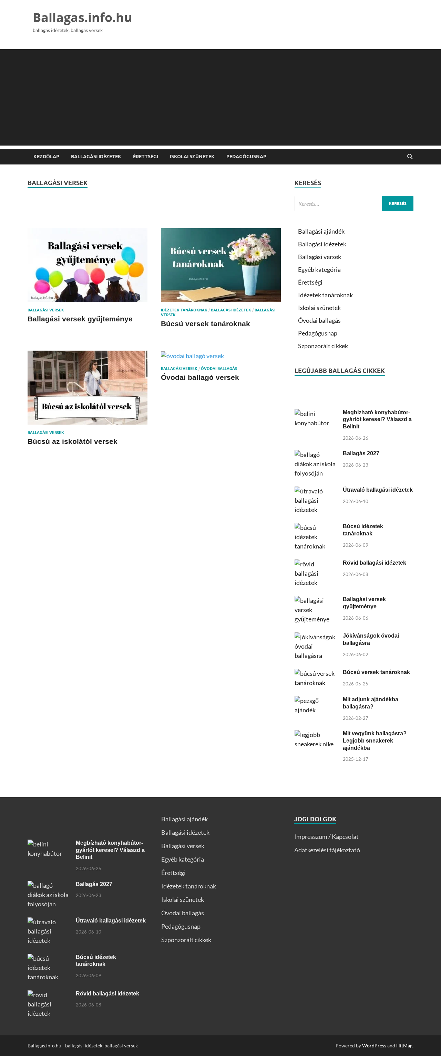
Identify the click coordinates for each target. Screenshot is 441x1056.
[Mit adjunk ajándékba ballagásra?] (316, 700)
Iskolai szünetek (192, 156)
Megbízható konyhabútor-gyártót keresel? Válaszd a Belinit (377, 419)
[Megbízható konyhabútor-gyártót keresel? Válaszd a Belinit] (316, 413)
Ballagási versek (46, 310)
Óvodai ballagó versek (200, 377)
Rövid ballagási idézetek (374, 563)
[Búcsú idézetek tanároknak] (316, 527)
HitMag (404, 1045)
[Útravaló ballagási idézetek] (316, 491)
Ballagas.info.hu (82, 17)
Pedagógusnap (246, 156)
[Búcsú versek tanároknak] (221, 265)
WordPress (374, 1045)
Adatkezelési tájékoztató (327, 850)
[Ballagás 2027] (316, 454)
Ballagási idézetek (96, 156)
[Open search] (410, 157)
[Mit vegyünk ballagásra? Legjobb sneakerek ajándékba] (316, 734)
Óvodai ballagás (219, 368)
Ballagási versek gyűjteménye (80, 319)
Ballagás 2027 (361, 453)
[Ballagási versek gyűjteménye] (87, 265)
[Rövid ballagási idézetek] (316, 564)
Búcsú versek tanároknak (205, 324)
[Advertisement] (220, 97)
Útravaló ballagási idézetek (378, 490)
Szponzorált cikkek (323, 346)
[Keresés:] (354, 203)
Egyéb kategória (319, 269)
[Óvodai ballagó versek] (221, 356)
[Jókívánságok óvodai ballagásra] (316, 637)
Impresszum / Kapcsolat (326, 836)
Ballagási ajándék (321, 231)
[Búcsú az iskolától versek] (87, 388)
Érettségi (145, 156)
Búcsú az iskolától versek (72, 441)
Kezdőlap (46, 156)
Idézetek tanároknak (184, 310)
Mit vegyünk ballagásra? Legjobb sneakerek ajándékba (375, 740)
